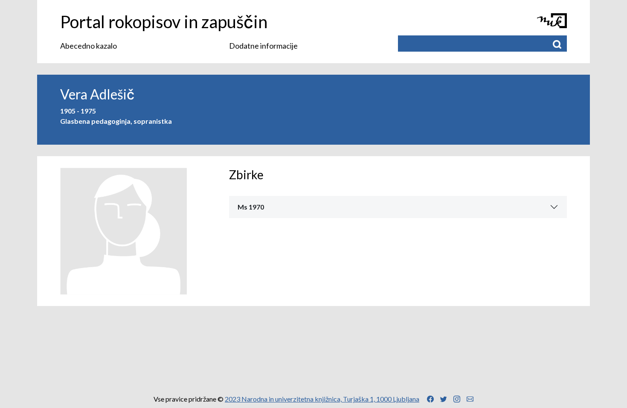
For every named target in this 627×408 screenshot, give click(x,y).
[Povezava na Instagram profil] (456, 399)
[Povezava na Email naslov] (470, 399)
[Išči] (557, 43)
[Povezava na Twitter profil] (443, 399)
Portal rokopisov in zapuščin (163, 22)
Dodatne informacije (263, 45)
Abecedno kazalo (88, 45)
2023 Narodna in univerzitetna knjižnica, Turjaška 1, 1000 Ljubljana (322, 399)
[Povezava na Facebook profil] (430, 399)
